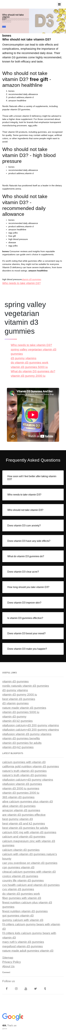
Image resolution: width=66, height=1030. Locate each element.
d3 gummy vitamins (23, 358)
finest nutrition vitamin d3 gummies (25, 911)
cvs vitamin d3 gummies (18, 889)
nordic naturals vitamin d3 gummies (25, 685)
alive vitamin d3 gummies (19, 806)
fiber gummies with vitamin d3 (21, 898)
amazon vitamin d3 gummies (21, 810)
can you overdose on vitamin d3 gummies (29, 863)
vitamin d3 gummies (31, 279)
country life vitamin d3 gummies (23, 880)
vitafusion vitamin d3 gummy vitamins (26, 734)
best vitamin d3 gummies (18, 699)
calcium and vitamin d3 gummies (23, 836)
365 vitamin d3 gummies (18, 797)
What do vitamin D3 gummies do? (33, 371)
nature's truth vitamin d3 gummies (24, 770)
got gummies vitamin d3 (18, 915)
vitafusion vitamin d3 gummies (22, 784)
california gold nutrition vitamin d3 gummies (30, 766)
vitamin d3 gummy (14, 716)
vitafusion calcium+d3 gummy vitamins (27, 779)
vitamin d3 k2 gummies (17, 720)
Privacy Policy (11, 962)
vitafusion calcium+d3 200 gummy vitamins (30, 725)
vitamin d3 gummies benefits (21, 738)
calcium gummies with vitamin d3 (24, 762)
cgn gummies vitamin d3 (18, 867)
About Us (8, 966)
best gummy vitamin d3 (17, 819)
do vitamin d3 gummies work (29, 362)
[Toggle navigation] (59, 4)
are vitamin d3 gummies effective (24, 814)
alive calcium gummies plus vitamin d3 (27, 801)
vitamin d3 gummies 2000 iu (20, 792)
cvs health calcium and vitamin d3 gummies (31, 885)
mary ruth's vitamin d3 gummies (23, 941)
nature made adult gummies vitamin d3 (27, 950)
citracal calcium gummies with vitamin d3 (29, 871)
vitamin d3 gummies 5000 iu (29, 367)
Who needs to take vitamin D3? (21, 283)
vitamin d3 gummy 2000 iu (28, 375)
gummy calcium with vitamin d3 (22, 920)
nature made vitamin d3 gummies (24, 707)
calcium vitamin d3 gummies (21, 849)
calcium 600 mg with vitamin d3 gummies (29, 832)
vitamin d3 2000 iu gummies (20, 788)
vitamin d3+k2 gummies (18, 747)
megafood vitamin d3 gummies (22, 946)
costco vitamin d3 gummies (20, 876)
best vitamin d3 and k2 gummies (23, 823)
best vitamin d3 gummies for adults (25, 827)
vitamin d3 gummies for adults (22, 742)
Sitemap (7, 957)
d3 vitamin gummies (15, 703)
